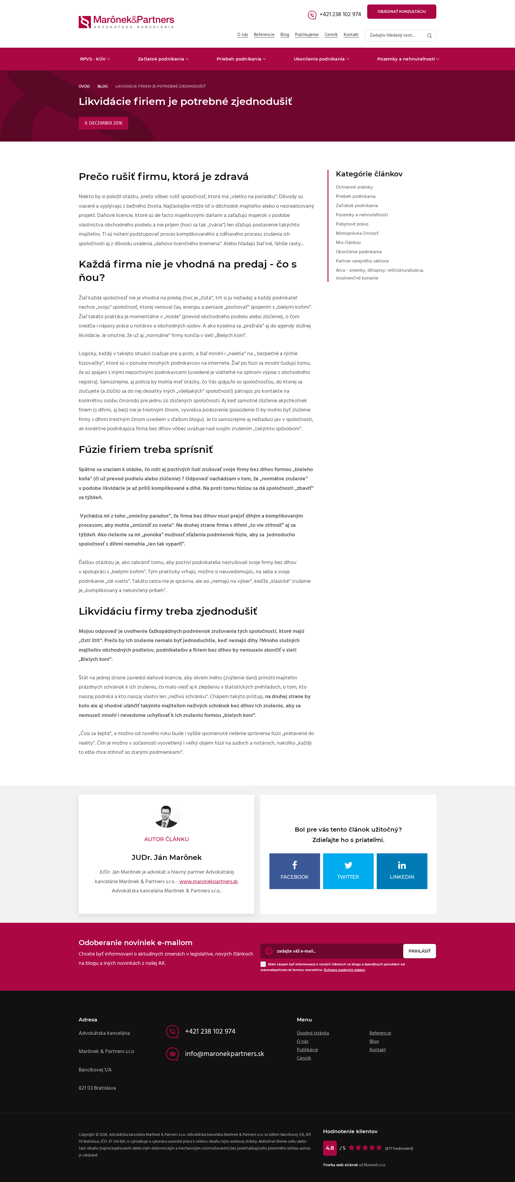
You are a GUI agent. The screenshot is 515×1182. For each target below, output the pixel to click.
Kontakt (351, 34)
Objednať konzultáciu (402, 11)
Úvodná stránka (313, 1033)
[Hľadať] (429, 35)
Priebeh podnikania (239, 59)
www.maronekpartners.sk (208, 881)
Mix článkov (348, 242)
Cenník (331, 34)
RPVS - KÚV (93, 59)
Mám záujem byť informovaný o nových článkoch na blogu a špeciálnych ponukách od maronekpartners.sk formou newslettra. (332, 967)
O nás (242, 34)
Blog (284, 34)
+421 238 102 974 (340, 14)
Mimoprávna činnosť (357, 233)
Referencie (264, 34)
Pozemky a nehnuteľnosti (406, 59)
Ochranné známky (354, 187)
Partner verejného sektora (362, 261)
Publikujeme (307, 34)
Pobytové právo (352, 224)
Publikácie (307, 1049)
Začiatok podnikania (161, 59)
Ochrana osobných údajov (344, 970)
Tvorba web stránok (340, 1165)
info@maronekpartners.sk (224, 1053)
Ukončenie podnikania (319, 59)
